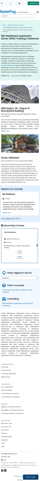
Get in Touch (30, 477)
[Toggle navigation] (37, 11)
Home (4, 25)
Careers (4, 440)
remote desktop (7, 65)
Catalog (4, 367)
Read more (5, 131)
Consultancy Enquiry (10, 393)
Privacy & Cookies (20, 476)
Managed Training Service (12, 410)
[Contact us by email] (19, 3)
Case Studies (6, 390)
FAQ (3, 443)
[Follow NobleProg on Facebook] (2, 470)
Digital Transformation (11, 407)
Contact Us (33, 3)
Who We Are (6, 423)
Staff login (20, 480)
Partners (5, 430)
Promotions (6, 370)
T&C (3, 447)
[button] (36, 245)
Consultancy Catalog (10, 397)
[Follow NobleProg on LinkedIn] (5, 470)
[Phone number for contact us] (10, 3)
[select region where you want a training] (1, 3)
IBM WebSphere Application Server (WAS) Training (18, 27)
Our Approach (7, 387)
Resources (5, 377)
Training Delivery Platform (12, 413)
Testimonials (6, 437)
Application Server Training (15, 25)
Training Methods (8, 374)
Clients (4, 433)
